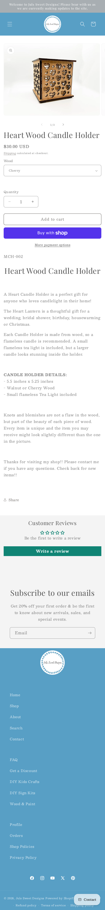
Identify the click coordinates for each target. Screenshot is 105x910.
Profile (16, 824)
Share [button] (14, 500)
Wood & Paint (22, 804)
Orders (16, 835)
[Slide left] (41, 124)
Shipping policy (82, 905)
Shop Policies (22, 846)
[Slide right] (63, 124)
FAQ (14, 760)
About (15, 717)
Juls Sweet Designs (30, 898)
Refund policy (26, 905)
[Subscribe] (89, 633)
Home (15, 695)
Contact (17, 739)
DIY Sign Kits (22, 793)
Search (16, 728)
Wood (8, 161)
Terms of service (53, 905)
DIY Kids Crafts (25, 781)
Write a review (52, 551)
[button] (9, 24)
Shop (14, 706)
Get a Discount (23, 770)
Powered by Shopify (60, 898)
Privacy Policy (23, 857)
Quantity (11, 192)
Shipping (10, 153)
